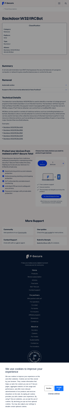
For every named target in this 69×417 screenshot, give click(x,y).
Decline (48, 388)
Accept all (59, 388)
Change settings (54, 394)
